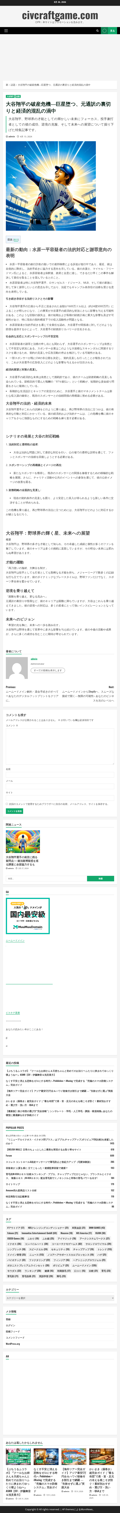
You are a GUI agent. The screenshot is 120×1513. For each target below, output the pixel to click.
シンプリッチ (16, 1249)
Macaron (67, 1233)
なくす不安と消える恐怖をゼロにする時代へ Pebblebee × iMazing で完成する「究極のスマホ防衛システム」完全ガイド (45, 1480)
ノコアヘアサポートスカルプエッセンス (70, 1254)
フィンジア (62, 1260)
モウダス (14, 1270)
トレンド (104, 1249)
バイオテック (16, 1260)
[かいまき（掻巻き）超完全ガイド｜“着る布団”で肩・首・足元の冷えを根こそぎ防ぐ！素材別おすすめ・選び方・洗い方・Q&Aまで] (101, 1456)
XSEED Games (15, 1238)
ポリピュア (61, 1265)
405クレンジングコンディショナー (48, 1227)
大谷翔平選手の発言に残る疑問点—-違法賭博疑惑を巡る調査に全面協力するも (22, 860)
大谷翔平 (10, 96)
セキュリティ (60, 1249)
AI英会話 (78, 1227)
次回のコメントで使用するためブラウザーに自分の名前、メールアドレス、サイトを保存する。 (59, 804)
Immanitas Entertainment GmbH (39, 1233)
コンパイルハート (36, 1244)
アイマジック (67, 1238)
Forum (9, 1155)
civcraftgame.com (60, 14)
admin (11, 136)
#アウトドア (15, 1227)
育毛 (105, 1270)
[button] (6, 31)
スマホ (39, 1461)
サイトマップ (13, 1184)
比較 (93, 1270)
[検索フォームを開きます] (97, 30)
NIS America (84, 1233)
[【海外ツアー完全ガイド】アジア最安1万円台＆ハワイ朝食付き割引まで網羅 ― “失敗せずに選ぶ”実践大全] (73, 1456)
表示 (16, 239)
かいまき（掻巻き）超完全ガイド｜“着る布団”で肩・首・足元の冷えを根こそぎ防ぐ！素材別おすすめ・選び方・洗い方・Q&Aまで (101, 1480)
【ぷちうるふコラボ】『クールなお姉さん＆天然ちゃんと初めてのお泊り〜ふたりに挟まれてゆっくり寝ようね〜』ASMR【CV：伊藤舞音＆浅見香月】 (18, 1481)
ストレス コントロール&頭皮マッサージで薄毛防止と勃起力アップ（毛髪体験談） (49, 1162)
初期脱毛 (64, 1270)
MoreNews (87, 1509)
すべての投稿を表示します (48, 670)
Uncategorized (98, 1461)
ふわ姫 (48, 1238)
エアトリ (68, 1461)
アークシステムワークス (95, 1238)
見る (112, 30)
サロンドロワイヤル (98, 1244)
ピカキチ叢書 (13, 1012)
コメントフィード (15, 1337)
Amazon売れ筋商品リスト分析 (21, 1190)
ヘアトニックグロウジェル (89, 1260)
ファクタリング (39, 1260)
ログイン (10, 1325)
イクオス (14, 1244)
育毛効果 (28, 1276)
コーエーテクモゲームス (67, 1244)
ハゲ (101, 1254)
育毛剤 (12, 1276)
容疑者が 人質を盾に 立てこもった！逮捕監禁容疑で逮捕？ (37, 1168)
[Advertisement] (60, 56)
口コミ (79, 1270)
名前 (8, 769)
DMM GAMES (97, 1227)
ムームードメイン (15, 940)
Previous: (32, 693)
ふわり (33, 1238)
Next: (88, 693)
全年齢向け (20, 1461)
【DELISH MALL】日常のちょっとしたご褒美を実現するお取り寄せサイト (43, 1149)
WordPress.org (13, 1343)
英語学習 (46, 1276)
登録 (8, 1319)
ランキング (33, 1270)
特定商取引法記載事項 (17, 1196)
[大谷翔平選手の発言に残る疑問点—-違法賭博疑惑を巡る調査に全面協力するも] (23, 841)
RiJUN (100, 1233)
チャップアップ (83, 1249)
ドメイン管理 (16, 1254)
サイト (9, 792)
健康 (49, 1270)
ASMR (11, 1461)
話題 (18, 96)
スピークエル (38, 1249)
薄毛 (61, 1276)
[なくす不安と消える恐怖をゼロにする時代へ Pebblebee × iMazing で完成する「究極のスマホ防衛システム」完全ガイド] (46, 1456)
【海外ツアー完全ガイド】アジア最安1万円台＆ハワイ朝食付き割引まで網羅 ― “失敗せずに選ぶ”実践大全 (73, 1478)
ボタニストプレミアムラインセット (28, 1265)
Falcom (12, 1233)
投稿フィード (13, 1331)
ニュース (36, 1254)
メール (9, 780)
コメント (12, 725)
